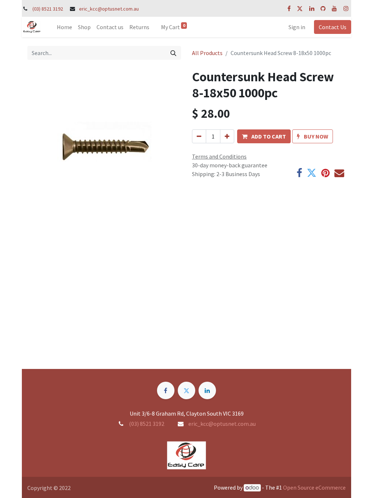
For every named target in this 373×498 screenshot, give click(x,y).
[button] (264, 136)
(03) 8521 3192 (47, 8)
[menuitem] (64, 27)
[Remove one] (199, 136)
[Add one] (227, 136)
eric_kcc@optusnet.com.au (109, 8)
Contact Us (332, 27)
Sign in (296, 27)
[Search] (173, 53)
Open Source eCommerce (314, 487)
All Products (207, 53)
